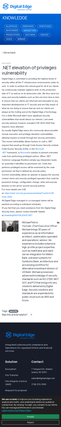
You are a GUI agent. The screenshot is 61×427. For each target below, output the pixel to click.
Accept (30, 416)
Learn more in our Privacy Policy (16, 410)
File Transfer (11, 375)
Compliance (28, 26)
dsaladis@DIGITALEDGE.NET (18, 215)
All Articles (11, 26)
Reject (30, 422)
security (13, 311)
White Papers (12, 30)
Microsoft (24, 152)
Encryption (10, 369)
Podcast (45, 35)
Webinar (21, 39)
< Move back (9, 52)
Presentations (13, 35)
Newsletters (30, 30)
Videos (9, 39)
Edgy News (30, 35)
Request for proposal (16, 390)
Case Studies (45, 26)
